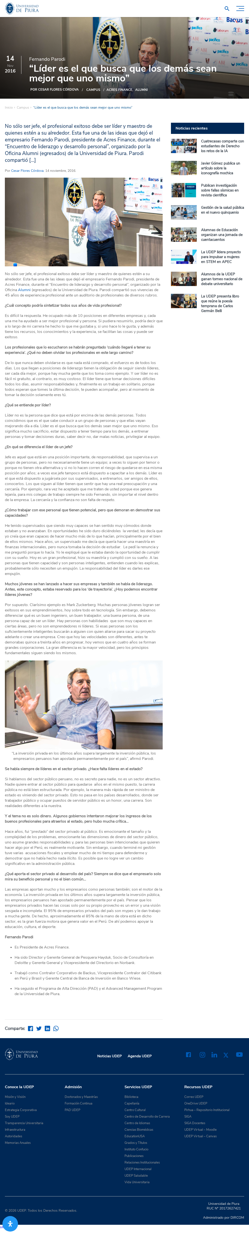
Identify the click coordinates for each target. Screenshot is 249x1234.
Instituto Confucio (136, 1149)
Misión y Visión (15, 1097)
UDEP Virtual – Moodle (200, 1130)
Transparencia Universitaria (24, 1123)
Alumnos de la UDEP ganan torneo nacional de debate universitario (221, 279)
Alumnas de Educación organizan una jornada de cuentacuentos (222, 234)
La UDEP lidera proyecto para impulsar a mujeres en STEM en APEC (221, 257)
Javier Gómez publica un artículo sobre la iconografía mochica (220, 168)
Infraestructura (15, 1130)
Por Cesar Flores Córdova (54, 89)
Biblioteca (131, 1097)
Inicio (9, 107)
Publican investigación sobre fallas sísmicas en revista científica (220, 190)
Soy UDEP (12, 1116)
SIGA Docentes (194, 1123)
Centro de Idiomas (137, 1123)
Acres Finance (119, 90)
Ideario (10, 1103)
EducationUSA (134, 1136)
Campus (93, 90)
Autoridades (13, 1136)
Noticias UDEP (109, 1056)
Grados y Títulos (135, 1143)
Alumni (141, 90)
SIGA (187, 1116)
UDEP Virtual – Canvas (200, 1136)
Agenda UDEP (140, 1056)
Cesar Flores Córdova (27, 170)
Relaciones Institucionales (142, 1162)
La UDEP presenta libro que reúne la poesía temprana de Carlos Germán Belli (220, 303)
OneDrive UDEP (195, 1103)
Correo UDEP (193, 1097)
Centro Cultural (135, 1110)
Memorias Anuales (18, 1143)
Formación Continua (78, 1103)
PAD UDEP (72, 1110)
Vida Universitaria (137, 1182)
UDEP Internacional (137, 1169)
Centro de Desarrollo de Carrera (147, 1116)
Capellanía (131, 1103)
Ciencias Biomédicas (138, 1130)
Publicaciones (133, 1156)
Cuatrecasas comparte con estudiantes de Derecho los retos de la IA (222, 146)
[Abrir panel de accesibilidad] (10, 1224)
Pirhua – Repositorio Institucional (207, 1110)
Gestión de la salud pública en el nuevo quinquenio (222, 210)
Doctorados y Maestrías (81, 1097)
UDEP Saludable (136, 1175)
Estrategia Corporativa (21, 1110)
